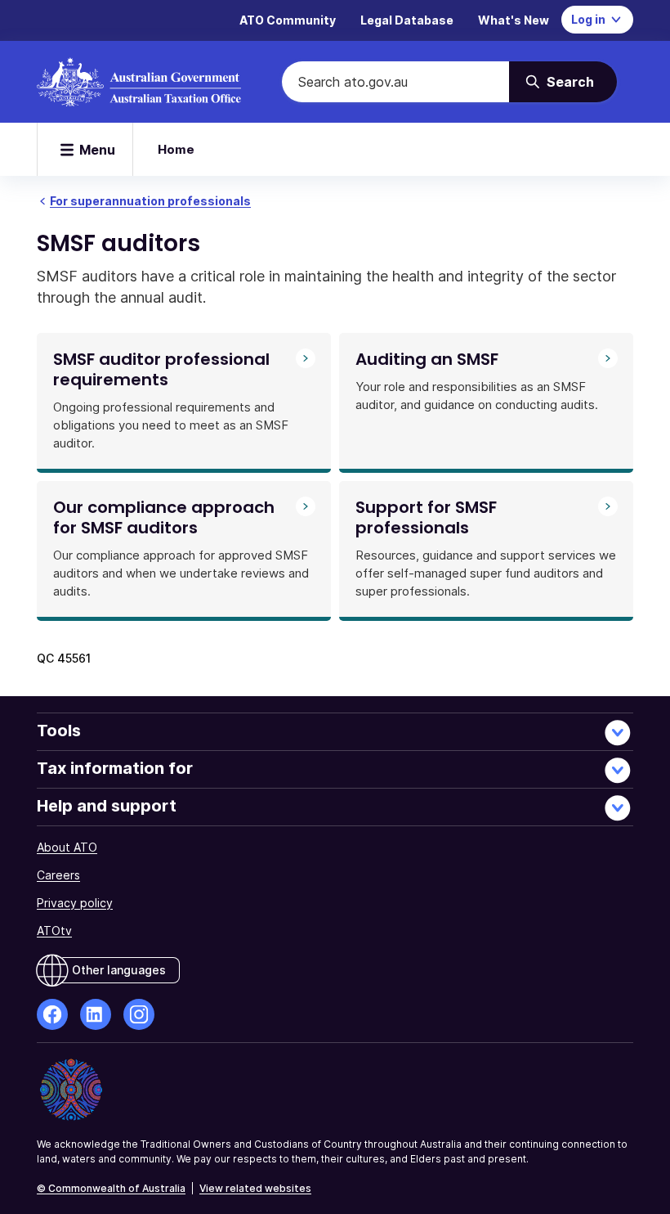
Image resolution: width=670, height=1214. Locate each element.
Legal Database (406, 20)
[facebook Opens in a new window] (52, 1014)
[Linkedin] (95, 1014)
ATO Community (287, 20)
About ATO (67, 847)
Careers (58, 875)
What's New (513, 20)
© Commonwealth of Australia (111, 1188)
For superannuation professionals (150, 201)
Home (176, 149)
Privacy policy (75, 903)
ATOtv (54, 930)
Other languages (119, 970)
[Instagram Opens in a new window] (138, 1014)
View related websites (255, 1188)
